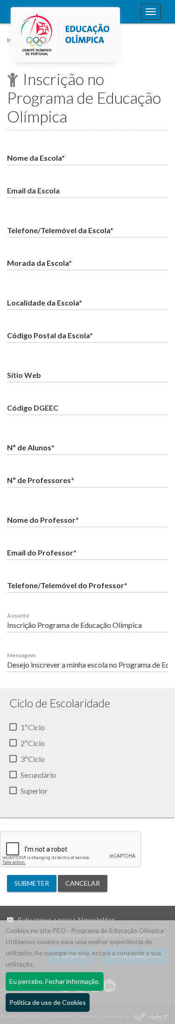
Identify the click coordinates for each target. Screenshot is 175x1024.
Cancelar (82, 883)
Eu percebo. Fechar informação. (54, 981)
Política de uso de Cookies (47, 1002)
